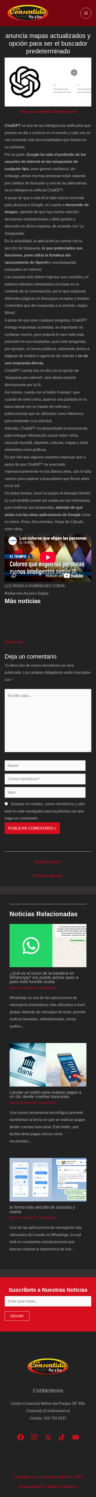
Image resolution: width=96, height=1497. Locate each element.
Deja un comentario (36, 111)
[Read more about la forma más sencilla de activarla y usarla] (48, 1179)
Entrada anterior (48, 862)
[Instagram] (34, 1437)
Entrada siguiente (47, 875)
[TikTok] (61, 1437)
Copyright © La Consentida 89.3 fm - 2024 (48, 1477)
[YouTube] (75, 1437)
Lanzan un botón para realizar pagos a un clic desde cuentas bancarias (45, 1094)
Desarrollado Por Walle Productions (48, 1486)
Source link (14, 642)
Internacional (65, 111)
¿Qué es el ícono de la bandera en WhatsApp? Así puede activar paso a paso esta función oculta (44, 977)
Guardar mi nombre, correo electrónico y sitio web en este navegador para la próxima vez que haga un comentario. (45, 811)
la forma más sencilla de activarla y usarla (42, 1209)
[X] (48, 1437)
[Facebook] (20, 1437)
